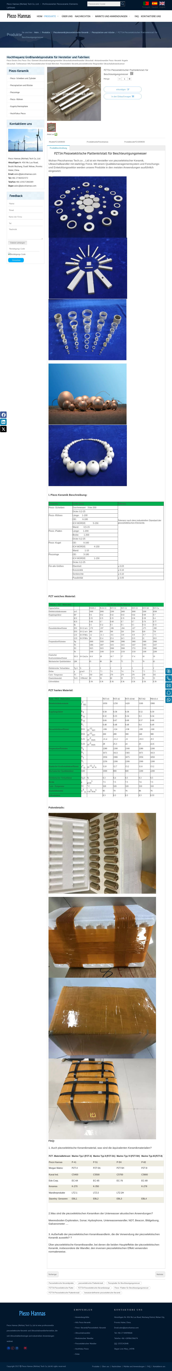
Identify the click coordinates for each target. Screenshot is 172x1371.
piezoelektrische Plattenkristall (90, 1283)
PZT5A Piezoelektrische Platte (61, 1288)
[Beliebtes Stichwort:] (122, 3)
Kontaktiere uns (159, 1366)
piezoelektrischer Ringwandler (91, 63)
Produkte (95, 1366)
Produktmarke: (92, 142)
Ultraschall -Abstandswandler (96, 60)
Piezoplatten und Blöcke (21, 85)
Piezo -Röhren (16, 99)
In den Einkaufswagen (121, 96)
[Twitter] (3, 429)
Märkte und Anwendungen (134, 1366)
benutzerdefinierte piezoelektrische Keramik (102, 1292)
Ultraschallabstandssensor (114, 63)
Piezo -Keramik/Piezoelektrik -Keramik (90, 1327)
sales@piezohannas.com (25, 174)
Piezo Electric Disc (14, 60)
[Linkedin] (3, 422)
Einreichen (16, 260)
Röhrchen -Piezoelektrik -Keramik (65, 63)
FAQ (148, 1366)
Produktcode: (129, 142)
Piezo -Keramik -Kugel (118, 60)
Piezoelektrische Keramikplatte (61, 1283)
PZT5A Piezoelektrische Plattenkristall (64, 1292)
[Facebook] (3, 414)
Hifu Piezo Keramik (82, 1322)
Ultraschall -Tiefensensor (17, 63)
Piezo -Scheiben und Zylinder (23, 78)
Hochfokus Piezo (18, 113)
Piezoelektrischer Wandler (85, 1343)
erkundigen (121, 89)
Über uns (105, 1366)
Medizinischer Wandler (84, 1338)
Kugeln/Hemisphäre (19, 106)
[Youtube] (25, 1348)
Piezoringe (15, 92)
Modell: (52, 142)
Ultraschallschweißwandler (74, 60)
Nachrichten (116, 1366)
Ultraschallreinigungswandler (50, 60)
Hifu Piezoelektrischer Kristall (39, 63)
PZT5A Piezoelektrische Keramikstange (94, 1288)
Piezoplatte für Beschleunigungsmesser (124, 1283)
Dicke (77, 1354)
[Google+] (12, 1348)
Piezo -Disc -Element (30, 60)
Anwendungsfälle (82, 1317)
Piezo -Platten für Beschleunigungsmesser (132, 1288)
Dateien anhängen (17, 243)
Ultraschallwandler (82, 1333)
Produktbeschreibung (58, 148)
